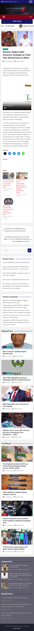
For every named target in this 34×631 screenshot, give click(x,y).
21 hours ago (8, 356)
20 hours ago (14, 579)
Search (29, 250)
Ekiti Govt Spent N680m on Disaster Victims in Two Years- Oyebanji (20, 584)
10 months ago (8, 61)
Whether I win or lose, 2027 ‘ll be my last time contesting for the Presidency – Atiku (16, 432)
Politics (5, 49)
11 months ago (8, 525)
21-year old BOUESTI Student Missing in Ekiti (16, 262)
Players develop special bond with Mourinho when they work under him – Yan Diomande (21, 575)
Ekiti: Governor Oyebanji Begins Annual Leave (16, 279)
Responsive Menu (31, 1)
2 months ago (8, 470)
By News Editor (20, 61)
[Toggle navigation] (3, 17)
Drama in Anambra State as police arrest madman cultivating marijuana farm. (17, 521)
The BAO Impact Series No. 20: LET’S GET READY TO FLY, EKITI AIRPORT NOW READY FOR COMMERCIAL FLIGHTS (16, 239)
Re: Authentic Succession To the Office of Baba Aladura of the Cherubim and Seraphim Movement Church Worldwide (16, 286)
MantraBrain (17, 628)
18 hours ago (14, 569)
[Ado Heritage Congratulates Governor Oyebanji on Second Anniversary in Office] (8, 201)
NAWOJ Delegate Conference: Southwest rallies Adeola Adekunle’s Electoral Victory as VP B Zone (16, 322)
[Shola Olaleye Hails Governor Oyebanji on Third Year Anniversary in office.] (8, 175)
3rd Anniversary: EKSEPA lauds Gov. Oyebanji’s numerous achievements (15, 230)
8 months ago (8, 497)
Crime (4, 459)
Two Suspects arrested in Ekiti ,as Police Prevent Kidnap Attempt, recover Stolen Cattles (15, 466)
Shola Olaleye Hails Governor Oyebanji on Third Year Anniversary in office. (8, 183)
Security (10, 542)
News (4, 347)
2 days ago (7, 382)
